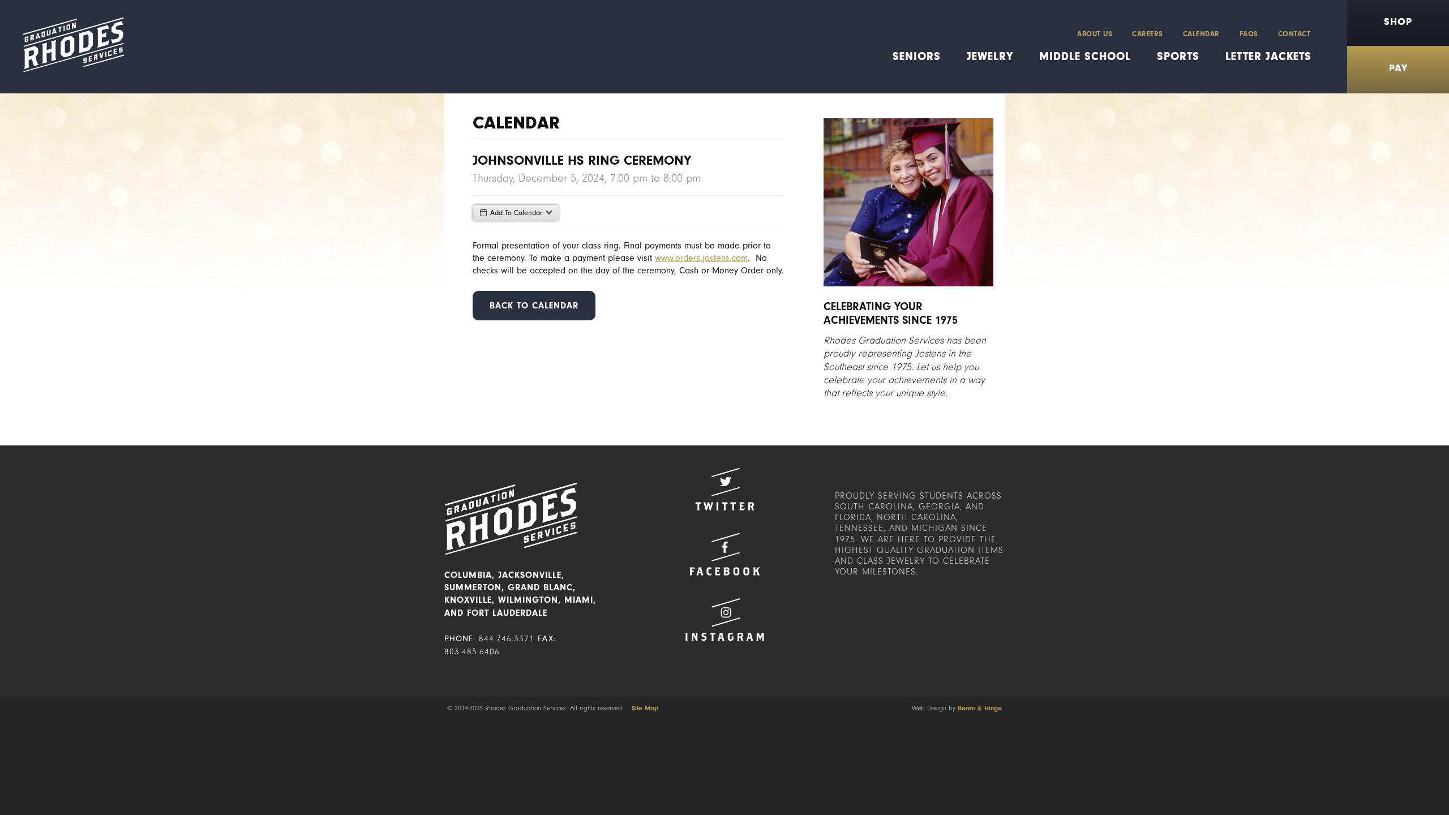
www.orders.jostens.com (701, 258)
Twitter (724, 489)
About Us (1094, 33)
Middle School (1085, 56)
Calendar (1201, 33)
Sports (1178, 56)
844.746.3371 (506, 639)
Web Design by (957, 708)
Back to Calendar (534, 306)
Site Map (645, 708)
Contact (1294, 33)
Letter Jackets (1268, 56)
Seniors (917, 56)
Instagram (724, 619)
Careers (1147, 33)
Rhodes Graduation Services (69, 46)
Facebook (724, 554)
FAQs (1249, 33)
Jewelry (990, 56)
